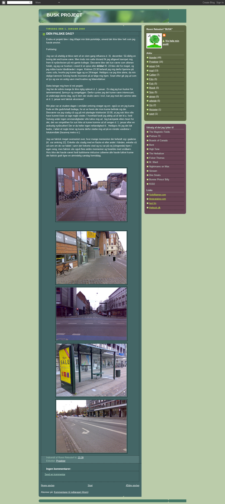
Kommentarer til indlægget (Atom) (71, 492)
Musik (152, 88)
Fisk (151, 83)
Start (90, 485)
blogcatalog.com (157, 199)
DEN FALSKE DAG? (60, 33)
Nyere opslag (47, 485)
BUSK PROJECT (64, 15)
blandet (153, 57)
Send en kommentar (55, 474)
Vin (151, 105)
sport (151, 114)
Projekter (60, 461)
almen (152, 96)
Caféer (152, 75)
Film (151, 79)
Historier (153, 109)
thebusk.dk (154, 207)
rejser (152, 66)
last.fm (152, 203)
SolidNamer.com (157, 194)
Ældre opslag (132, 485)
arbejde (153, 101)
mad (151, 70)
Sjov (151, 92)
